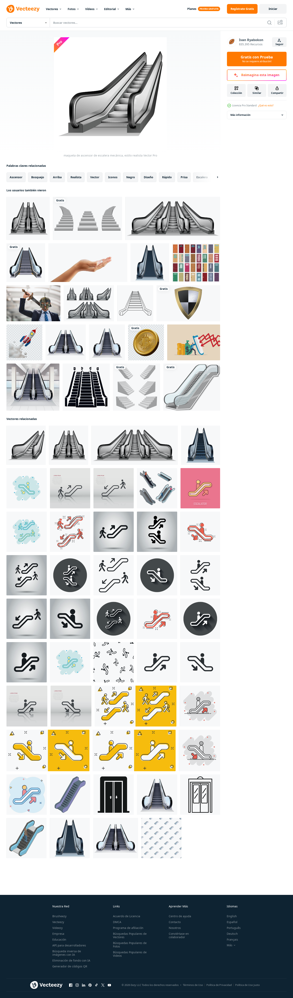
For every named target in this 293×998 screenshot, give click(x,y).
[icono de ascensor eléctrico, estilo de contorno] (200, 794)
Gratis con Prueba (257, 59)
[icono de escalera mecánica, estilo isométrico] (26, 838)
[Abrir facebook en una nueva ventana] (70, 985)
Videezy (57, 928)
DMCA (117, 922)
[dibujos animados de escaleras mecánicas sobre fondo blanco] (191, 387)
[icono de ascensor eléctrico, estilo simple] (113, 794)
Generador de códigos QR (69, 966)
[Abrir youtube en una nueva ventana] (109, 985)
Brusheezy (59, 916)
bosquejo (37, 177)
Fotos (72, 9)
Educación (59, 939)
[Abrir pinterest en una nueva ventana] (90, 985)
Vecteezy (58, 922)
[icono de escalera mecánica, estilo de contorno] (135, 303)
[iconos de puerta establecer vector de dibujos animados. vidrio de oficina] (196, 262)
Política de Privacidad (219, 985)
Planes (191, 9)
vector (94, 177)
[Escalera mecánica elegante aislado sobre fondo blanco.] (25, 262)
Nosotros (175, 928)
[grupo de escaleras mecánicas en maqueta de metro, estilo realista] (172, 218)
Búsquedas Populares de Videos (130, 954)
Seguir (279, 44)
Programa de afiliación (128, 928)
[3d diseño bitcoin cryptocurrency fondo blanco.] (146, 342)
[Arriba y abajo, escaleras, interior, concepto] (32, 387)
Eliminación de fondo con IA (71, 960)
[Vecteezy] (22, 9)
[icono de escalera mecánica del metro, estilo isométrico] (70, 794)
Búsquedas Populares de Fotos (130, 944)
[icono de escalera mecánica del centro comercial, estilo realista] (149, 262)
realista (75, 177)
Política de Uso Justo (247, 985)
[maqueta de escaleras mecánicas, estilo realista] (28, 218)
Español (232, 922)
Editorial (110, 9)
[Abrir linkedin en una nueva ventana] (83, 985)
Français (232, 939)
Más (128, 9)
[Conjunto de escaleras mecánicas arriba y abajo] (66, 342)
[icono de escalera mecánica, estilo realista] (200, 445)
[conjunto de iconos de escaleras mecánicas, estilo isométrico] (157, 488)
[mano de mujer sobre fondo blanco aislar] (87, 262)
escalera (202, 177)
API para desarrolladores (69, 945)
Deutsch (232, 934)
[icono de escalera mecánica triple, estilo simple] (86, 387)
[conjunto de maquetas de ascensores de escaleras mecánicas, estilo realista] (89, 303)
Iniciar (273, 9)
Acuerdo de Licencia (126, 916)
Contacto (175, 922)
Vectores (52, 9)
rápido (167, 177)
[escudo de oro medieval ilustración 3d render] (188, 303)
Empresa (58, 934)
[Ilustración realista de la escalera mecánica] (107, 342)
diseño (148, 177)
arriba (57, 177)
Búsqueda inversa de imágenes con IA (66, 953)
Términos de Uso (193, 985)
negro (130, 177)
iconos (112, 177)
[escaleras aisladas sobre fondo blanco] (87, 218)
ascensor (16, 177)
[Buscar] (269, 22)
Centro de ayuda (180, 916)
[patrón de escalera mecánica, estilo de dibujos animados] (161, 838)
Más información (240, 115)
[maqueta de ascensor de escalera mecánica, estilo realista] (26, 445)
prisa (184, 177)
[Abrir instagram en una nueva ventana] (77, 985)
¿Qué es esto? (265, 105)
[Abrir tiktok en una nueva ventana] (96, 985)
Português (234, 928)
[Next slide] (214, 177)
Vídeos (89, 9)
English (232, 916)
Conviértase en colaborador (179, 935)
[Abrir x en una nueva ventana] (103, 985)
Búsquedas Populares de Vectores (130, 935)
